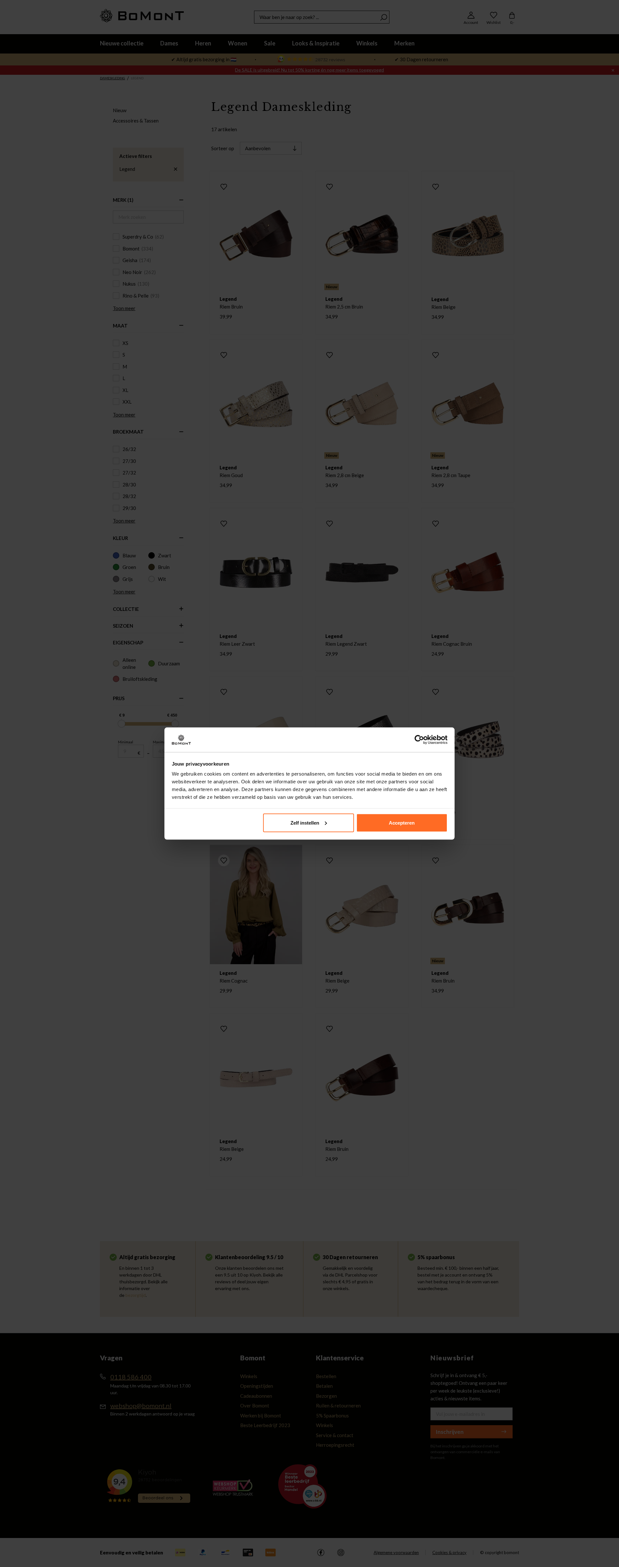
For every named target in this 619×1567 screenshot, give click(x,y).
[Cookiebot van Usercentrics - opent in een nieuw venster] (419, 740)
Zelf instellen (304, 822)
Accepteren (402, 822)
